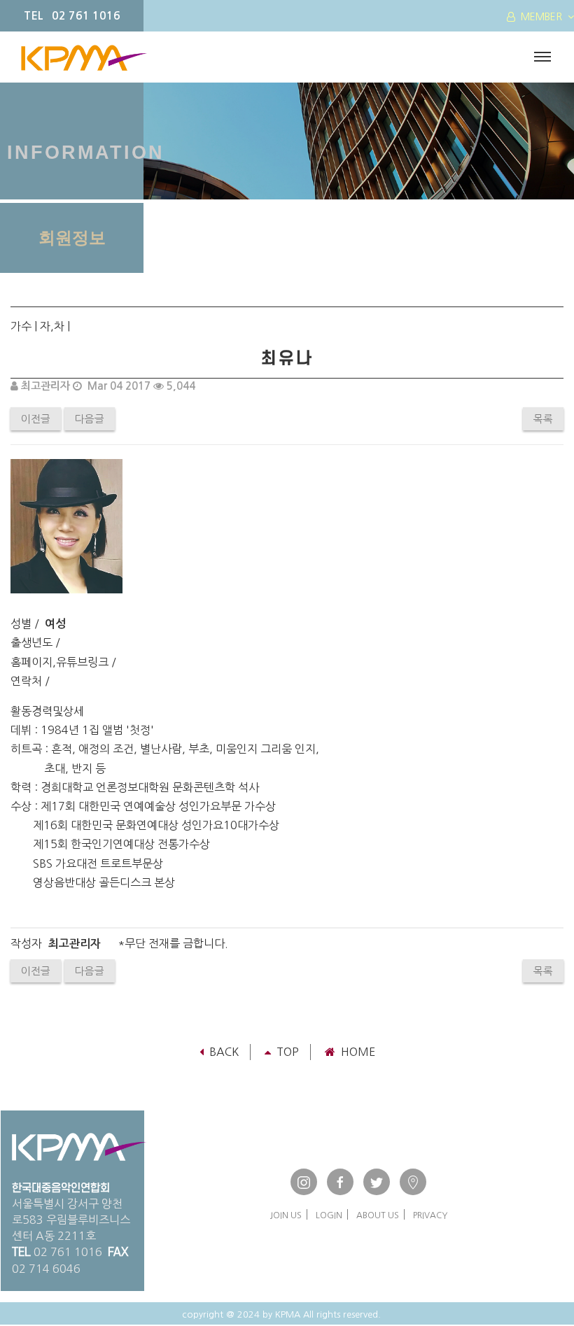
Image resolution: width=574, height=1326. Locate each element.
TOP (287, 1051)
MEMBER (541, 17)
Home (358, 1051)
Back (224, 1051)
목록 (543, 419)
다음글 (89, 419)
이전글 (35, 419)
